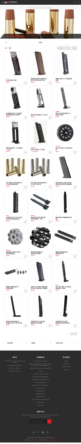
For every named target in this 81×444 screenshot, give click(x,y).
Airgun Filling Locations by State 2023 (40, 368)
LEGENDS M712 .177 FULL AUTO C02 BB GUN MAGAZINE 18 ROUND (14, 219)
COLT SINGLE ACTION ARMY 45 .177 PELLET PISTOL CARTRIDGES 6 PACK (39, 184)
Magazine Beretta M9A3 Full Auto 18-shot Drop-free (39, 79)
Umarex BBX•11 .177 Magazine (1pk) (64, 79)
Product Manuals (40, 388)
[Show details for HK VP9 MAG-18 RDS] (15, 63)
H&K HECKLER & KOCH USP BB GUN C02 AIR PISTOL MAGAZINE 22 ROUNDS (64, 184)
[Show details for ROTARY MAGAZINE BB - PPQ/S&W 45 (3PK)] (40, 236)
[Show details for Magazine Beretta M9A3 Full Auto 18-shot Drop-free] (40, 63)
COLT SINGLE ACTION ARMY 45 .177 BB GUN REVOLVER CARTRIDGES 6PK (14, 184)
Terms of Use (40, 405)
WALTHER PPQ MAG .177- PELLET (39, 115)
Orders (66, 361)
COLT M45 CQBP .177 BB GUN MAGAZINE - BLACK (63, 287)
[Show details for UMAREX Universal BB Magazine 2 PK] (65, 236)
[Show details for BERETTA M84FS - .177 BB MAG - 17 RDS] (15, 132)
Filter (40, 42)
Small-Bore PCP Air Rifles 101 (40, 385)
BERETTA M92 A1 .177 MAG (38, 149)
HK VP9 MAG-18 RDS (11, 80)
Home (30, 7)
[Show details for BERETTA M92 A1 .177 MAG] (40, 132)
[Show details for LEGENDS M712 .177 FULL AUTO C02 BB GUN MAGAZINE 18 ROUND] (15, 202)
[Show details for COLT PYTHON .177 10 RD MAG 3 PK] (65, 132)
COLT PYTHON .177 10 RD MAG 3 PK (64, 148)
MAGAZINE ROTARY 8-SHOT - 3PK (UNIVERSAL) (13, 252)
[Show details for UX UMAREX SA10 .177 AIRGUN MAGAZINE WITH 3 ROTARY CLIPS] (15, 98)
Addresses (66, 364)
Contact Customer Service (40, 374)
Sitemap (66, 369)
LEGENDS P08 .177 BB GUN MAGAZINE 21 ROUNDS (38, 322)
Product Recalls (40, 391)
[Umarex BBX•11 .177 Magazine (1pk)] (65, 63)
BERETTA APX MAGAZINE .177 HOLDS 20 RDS (63, 114)
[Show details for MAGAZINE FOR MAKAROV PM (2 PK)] (65, 202)
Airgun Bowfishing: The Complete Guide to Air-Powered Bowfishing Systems (40, 364)
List (9, 48)
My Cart (75, 1)
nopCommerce (34, 440)
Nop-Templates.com (51, 440)
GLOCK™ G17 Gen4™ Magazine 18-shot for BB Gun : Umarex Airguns (39, 288)
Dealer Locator (40, 396)
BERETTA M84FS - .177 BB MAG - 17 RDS (14, 148)
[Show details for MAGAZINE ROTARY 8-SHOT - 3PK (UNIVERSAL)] (15, 236)
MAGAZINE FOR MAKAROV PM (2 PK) (64, 218)
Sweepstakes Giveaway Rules (40, 376)
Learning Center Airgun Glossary (40, 379)
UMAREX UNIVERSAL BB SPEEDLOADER (12, 287)
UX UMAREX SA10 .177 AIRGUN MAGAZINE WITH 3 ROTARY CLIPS (14, 115)
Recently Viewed (66, 366)
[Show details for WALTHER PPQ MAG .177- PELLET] (40, 98)
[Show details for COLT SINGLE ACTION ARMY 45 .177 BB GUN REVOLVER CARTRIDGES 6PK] (15, 167)
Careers (40, 371)
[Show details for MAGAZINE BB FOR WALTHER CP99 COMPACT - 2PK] (40, 202)
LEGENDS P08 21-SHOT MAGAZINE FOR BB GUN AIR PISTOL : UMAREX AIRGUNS (63, 323)
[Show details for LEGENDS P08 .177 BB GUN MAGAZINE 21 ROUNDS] (40, 306)
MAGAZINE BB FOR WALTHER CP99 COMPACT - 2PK (38, 218)
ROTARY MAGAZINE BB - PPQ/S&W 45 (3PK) (37, 252)
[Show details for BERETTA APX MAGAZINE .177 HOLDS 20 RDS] (65, 98)
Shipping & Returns (40, 393)
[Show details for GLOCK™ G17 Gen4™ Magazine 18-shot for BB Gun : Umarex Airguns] (40, 271)
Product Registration (40, 382)
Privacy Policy (40, 402)
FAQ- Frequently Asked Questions (40, 399)
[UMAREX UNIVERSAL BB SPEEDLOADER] (15, 271)
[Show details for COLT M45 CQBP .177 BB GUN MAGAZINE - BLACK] (65, 271)
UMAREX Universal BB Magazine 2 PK (62, 252)
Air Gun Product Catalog (40, 361)
